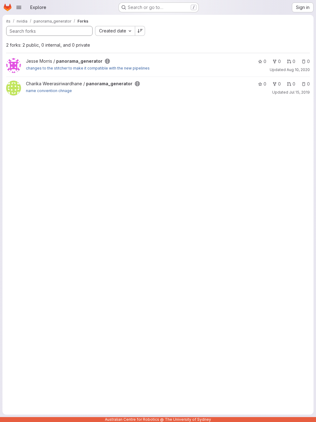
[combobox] (115, 31)
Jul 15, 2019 (299, 92)
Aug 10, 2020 (298, 69)
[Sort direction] (140, 31)
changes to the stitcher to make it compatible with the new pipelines (88, 68)
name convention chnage (49, 90)
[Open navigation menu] (19, 7)
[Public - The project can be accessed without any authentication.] (107, 61)
